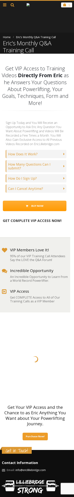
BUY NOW (37, 206)
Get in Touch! (17, 450)
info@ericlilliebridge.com (31, 470)
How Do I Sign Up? (22, 178)
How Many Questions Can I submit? (29, 166)
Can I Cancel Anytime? (25, 188)
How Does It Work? (23, 154)
